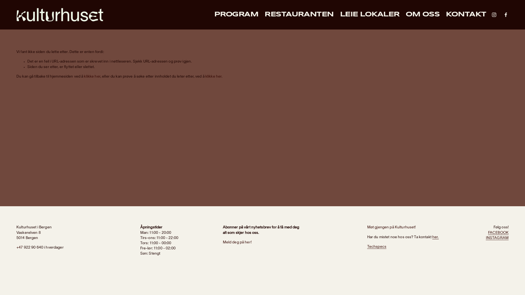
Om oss (422, 14)
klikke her (92, 76)
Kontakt (466, 14)
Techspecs (376, 247)
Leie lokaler (369, 14)
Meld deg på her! (237, 242)
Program (236, 14)
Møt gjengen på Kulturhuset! (391, 227)
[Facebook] (506, 14)
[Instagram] (494, 14)
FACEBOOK (498, 233)
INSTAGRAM (497, 238)
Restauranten (298, 14)
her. (435, 237)
